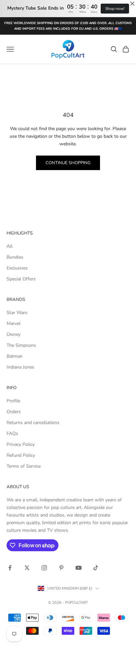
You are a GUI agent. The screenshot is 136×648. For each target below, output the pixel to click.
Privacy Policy (21, 444)
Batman (14, 356)
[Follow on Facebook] (10, 567)
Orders (14, 412)
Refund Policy (21, 455)
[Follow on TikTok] (95, 567)
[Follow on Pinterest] (61, 567)
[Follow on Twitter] (27, 567)
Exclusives (17, 268)
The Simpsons (21, 345)
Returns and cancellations (33, 422)
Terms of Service (24, 466)
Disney (13, 334)
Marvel (13, 323)
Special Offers (21, 279)
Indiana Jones (20, 367)
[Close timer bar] (132, 4)
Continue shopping (68, 163)
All (10, 246)
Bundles (15, 257)
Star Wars (17, 312)
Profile (13, 401)
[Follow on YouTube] (78, 567)
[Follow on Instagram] (44, 567)
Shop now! (114, 8)
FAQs (12, 433)
